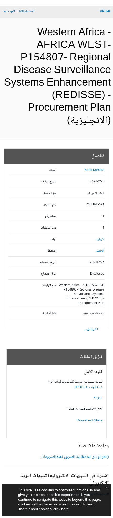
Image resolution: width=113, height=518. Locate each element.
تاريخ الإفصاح (48, 262)
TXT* (98, 399)
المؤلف (52, 170)
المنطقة (52, 251)
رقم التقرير (50, 205)
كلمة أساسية (49, 313)
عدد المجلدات (48, 228)
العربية (11, 11)
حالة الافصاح (48, 274)
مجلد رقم (50, 216)
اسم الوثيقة (49, 285)
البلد (54, 239)
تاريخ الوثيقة (48, 182)
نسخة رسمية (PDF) (88, 388)
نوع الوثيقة (49, 193)
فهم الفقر (105, 11)
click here (61, 509)
